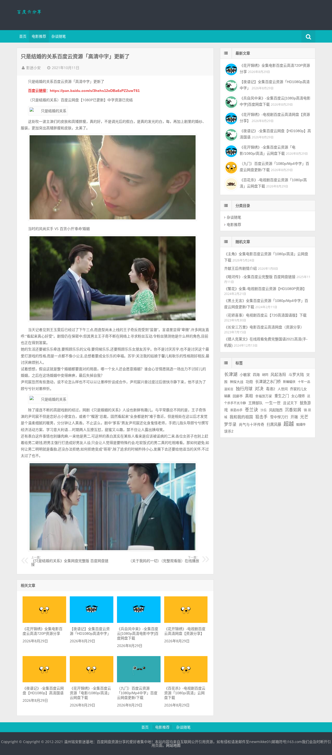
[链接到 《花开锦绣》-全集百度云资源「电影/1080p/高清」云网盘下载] (91, 681)
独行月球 (244, 388)
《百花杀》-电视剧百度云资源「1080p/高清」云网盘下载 (184, 693)
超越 (288, 424)
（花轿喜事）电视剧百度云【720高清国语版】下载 (265, 315)
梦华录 (230, 424)
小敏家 (245, 375)
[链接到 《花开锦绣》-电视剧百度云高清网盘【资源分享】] (186, 621)
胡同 (265, 375)
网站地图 (173, 745)
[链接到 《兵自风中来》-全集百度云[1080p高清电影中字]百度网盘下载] (138, 621)
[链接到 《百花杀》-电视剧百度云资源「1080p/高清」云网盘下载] (186, 681)
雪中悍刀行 (279, 417)
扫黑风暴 (274, 424)
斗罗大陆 (296, 374)
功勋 (249, 382)
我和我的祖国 (241, 417)
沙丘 (263, 410)
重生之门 (281, 396)
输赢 (227, 396)
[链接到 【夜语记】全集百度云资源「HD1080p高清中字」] (91, 621)
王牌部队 (255, 403)
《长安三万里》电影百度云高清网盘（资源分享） (264, 327)
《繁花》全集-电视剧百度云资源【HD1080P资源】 (265, 289)
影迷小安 (33, 68)
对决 (259, 388)
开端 (294, 417)
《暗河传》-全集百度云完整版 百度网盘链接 (259, 277)
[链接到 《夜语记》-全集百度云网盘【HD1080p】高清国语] (44, 681)
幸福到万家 (263, 396)
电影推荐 (39, 36)
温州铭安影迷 (50, 14)
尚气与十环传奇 (251, 425)
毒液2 (270, 389)
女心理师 (298, 396)
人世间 (283, 389)
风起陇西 (275, 410)
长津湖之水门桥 (268, 382)
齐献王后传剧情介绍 (240, 268)
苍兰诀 (251, 409)
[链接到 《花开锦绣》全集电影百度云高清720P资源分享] (44, 621)
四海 (256, 375)
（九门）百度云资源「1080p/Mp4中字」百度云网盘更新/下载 (137, 693)
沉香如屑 (293, 410)
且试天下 (290, 403)
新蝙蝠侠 (289, 382)
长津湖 (230, 374)
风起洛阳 (278, 375)
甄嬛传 (301, 425)
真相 (249, 396)
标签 (239, 363)
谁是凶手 (236, 410)
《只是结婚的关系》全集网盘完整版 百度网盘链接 (69, 561)
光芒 (304, 417)
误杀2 (228, 431)
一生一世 (273, 403)
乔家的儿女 (298, 389)
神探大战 (236, 382)
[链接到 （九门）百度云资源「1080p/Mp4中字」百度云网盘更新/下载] (138, 681)
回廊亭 (238, 396)
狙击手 (261, 417)
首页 (22, 36)
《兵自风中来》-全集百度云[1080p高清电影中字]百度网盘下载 (137, 633)
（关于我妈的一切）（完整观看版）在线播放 (163, 559)
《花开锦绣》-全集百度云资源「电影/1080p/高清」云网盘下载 (90, 693)
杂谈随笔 (58, 36)
